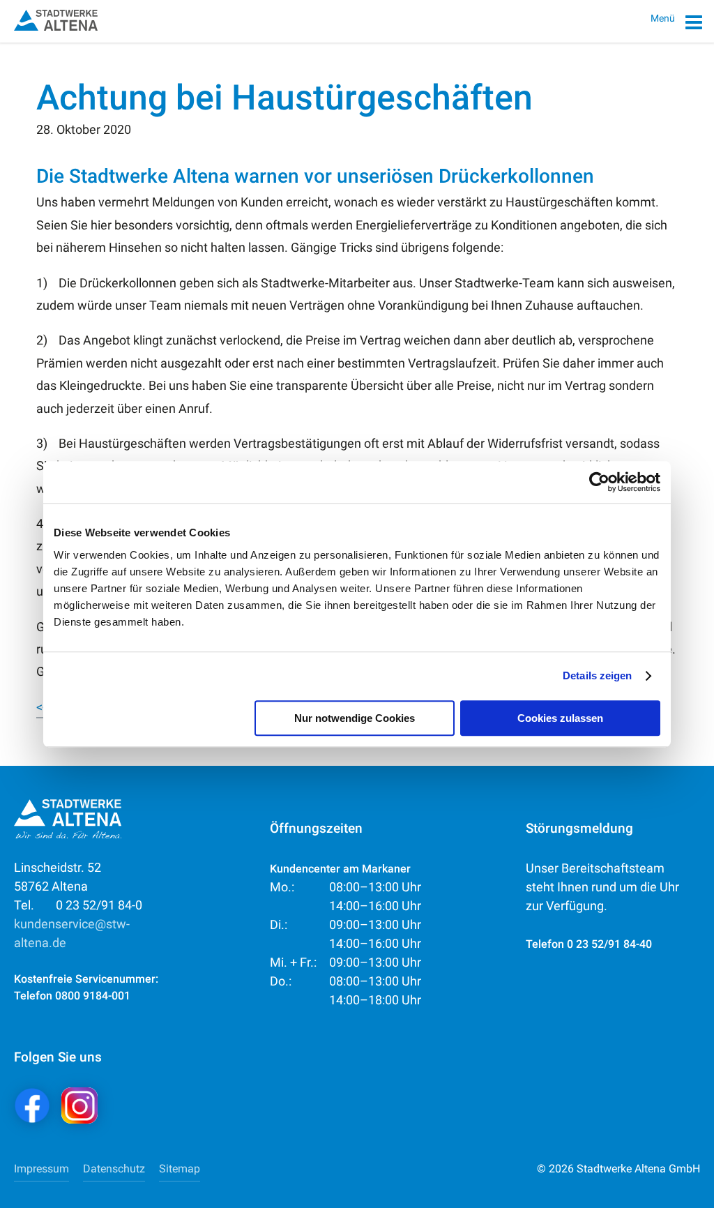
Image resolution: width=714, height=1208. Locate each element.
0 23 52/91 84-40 (609, 944)
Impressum (41, 1168)
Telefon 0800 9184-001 (72, 995)
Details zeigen (597, 675)
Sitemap (179, 1168)
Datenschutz (114, 1168)
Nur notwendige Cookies (354, 718)
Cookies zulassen (560, 718)
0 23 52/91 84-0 (78, 905)
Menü (664, 18)
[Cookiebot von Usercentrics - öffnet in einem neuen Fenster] (599, 481)
